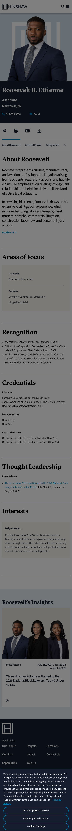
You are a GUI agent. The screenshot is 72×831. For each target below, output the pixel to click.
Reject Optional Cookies (36, 818)
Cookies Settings (36, 826)
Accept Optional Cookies (36, 810)
